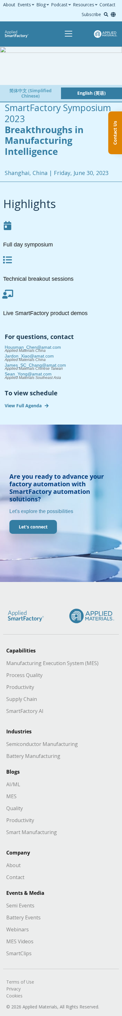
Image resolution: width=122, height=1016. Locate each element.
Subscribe (91, 14)
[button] (106, 14)
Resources (83, 5)
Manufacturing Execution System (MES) (52, 663)
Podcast (59, 5)
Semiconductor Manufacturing (42, 744)
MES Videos (19, 941)
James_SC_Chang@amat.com (35, 365)
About (9, 5)
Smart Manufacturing (31, 832)
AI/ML (13, 784)
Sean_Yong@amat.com (28, 373)
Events (24, 5)
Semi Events (20, 905)
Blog (41, 5)
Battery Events (23, 917)
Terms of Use (20, 982)
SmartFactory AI (24, 711)
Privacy (13, 989)
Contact (107, 5)
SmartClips (19, 953)
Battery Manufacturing (33, 756)
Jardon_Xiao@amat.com (29, 355)
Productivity (20, 687)
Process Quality (24, 675)
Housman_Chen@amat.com (33, 347)
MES (11, 796)
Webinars (17, 929)
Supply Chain (21, 699)
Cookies (14, 996)
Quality (14, 808)
